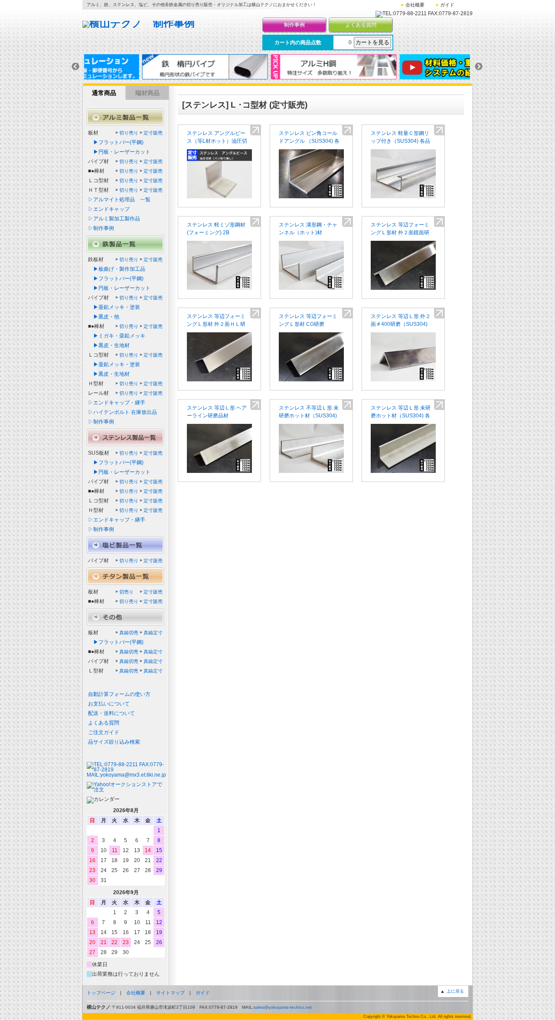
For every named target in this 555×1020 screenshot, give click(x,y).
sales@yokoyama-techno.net (283, 1007)
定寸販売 (153, 132)
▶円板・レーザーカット (119, 152)
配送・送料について (111, 713)
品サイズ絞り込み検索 (114, 742)
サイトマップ (170, 992)
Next (478, 66)
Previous (75, 66)
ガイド (447, 4)
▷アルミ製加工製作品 (114, 219)
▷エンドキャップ (109, 209)
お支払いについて (109, 704)
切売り (126, 591)
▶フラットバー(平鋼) (116, 142)
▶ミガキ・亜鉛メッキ (116, 336)
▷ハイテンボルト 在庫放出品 (122, 412)
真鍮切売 (128, 632)
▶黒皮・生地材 (109, 345)
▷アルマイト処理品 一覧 (119, 200)
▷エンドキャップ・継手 (116, 403)
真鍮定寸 (153, 632)
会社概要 (414, 4)
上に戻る (455, 991)
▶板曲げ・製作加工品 (116, 269)
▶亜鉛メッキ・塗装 (114, 307)
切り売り (128, 132)
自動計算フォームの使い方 (119, 694)
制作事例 (294, 25)
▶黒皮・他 (103, 317)
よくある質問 (360, 25)
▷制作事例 (101, 228)
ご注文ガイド (103, 732)
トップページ (101, 992)
